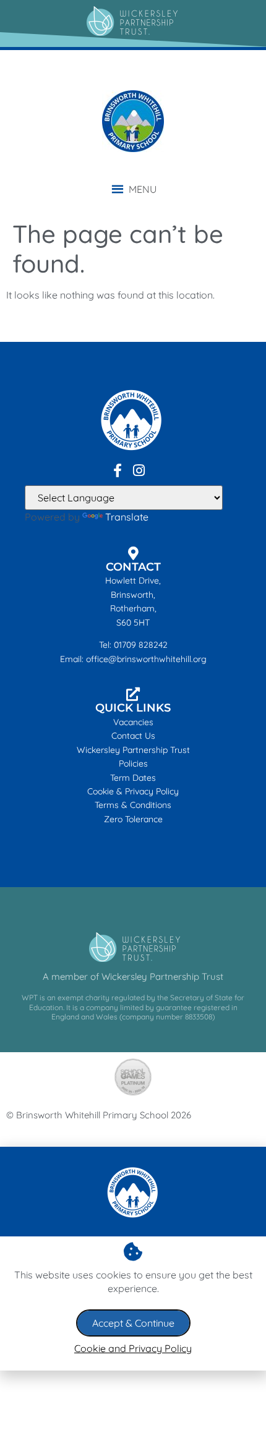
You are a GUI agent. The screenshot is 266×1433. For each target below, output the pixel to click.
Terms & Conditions (133, 804)
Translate (126, 517)
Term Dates (133, 777)
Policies (133, 763)
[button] (143, 189)
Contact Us (133, 735)
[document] (133, 1258)
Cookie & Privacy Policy (133, 791)
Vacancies (133, 722)
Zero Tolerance (133, 819)
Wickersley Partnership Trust (133, 749)
